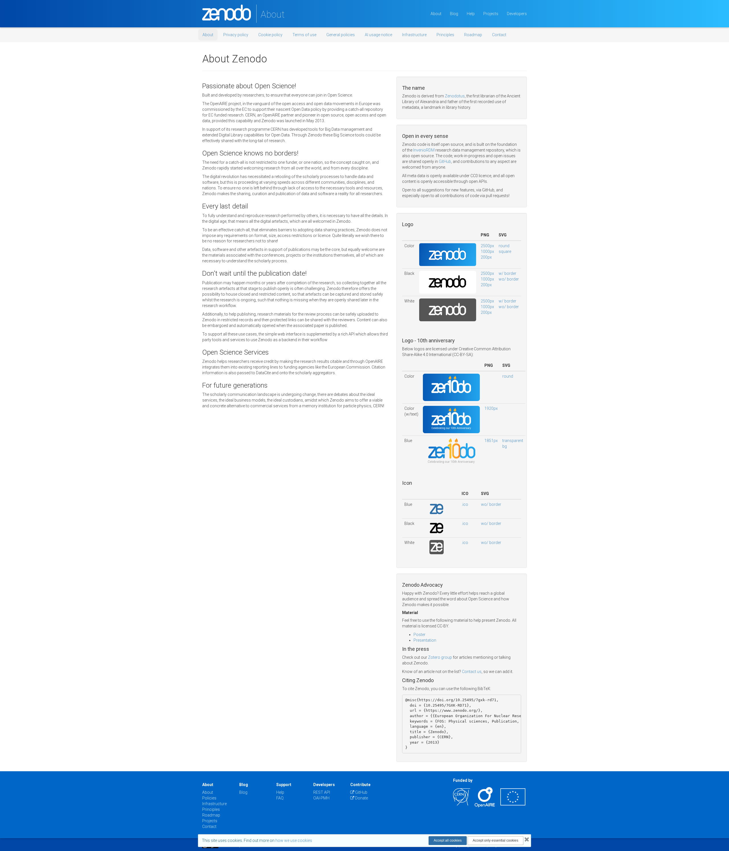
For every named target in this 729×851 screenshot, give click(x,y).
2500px (487, 246)
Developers (517, 13)
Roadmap (473, 34)
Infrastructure (414, 34)
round (504, 246)
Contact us (472, 671)
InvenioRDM (424, 150)
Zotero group (440, 657)
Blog (454, 13)
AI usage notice (378, 34)
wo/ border (509, 279)
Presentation (424, 640)
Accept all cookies (448, 840)
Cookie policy (270, 34)
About (436, 13)
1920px (491, 408)
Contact (499, 34)
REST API (321, 792)
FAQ (280, 798)
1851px (491, 440)
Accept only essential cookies (495, 840)
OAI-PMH (321, 798)
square (505, 251)
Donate (361, 798)
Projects (490, 13)
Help (471, 13)
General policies (340, 34)
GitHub (445, 161)
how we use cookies (293, 840)
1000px (487, 251)
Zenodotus (455, 96)
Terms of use (304, 34)
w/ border (507, 273)
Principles (445, 34)
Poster (419, 634)
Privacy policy (235, 34)
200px (486, 257)
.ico (465, 504)
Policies (209, 798)
